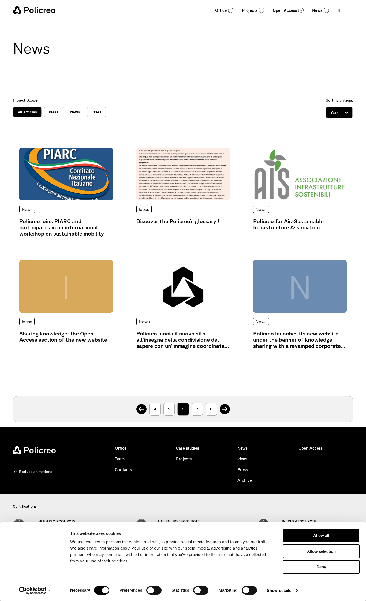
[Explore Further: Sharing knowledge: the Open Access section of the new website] (66, 304)
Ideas (53, 112)
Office (221, 10)
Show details (279, 590)
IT (339, 10)
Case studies (187, 448)
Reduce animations (35, 471)
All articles (27, 112)
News (317, 10)
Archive (244, 480)
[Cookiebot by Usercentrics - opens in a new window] (34, 591)
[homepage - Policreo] (34, 10)
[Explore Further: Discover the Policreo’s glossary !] (183, 192)
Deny (321, 567)
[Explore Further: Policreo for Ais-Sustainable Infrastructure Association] (300, 192)
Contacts (123, 469)
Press (97, 112)
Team (120, 459)
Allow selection (321, 551)
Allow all (321, 535)
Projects (249, 10)
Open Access (285, 10)
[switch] (154, 590)
